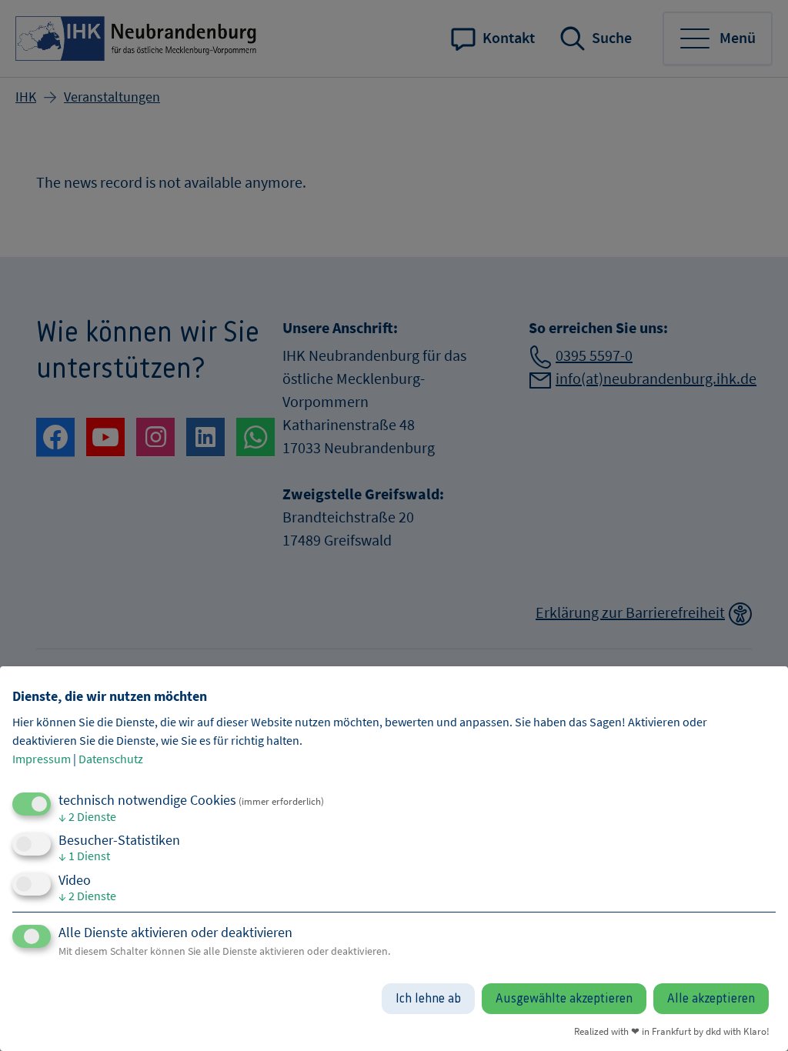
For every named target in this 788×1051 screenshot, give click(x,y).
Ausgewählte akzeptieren (564, 999)
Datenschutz (110, 758)
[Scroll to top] (753, 1016)
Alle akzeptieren (711, 999)
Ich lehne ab (428, 999)
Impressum (41, 758)
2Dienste (87, 816)
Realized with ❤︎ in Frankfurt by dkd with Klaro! (672, 1031)
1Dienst (84, 855)
